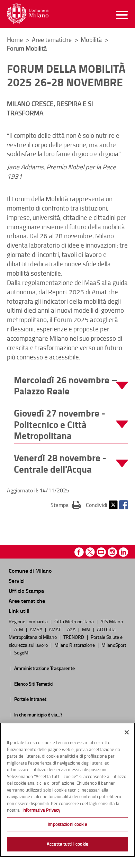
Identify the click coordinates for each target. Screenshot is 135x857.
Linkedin (123, 552)
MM (86, 629)
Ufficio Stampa (26, 591)
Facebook (123, 504)
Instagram (112, 552)
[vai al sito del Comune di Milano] (27, 13)
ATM (19, 629)
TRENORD (74, 636)
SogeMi (21, 652)
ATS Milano (111, 621)
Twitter (113, 504)
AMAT (55, 629)
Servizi (17, 580)
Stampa (66, 505)
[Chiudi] (126, 732)
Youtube (101, 552)
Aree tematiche (52, 39)
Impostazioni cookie (67, 824)
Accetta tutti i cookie (67, 844)
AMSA (36, 629)
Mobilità (92, 39)
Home (15, 39)
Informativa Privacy (41, 810)
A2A (71, 629)
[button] (71, 385)
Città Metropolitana (74, 621)
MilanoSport (113, 644)
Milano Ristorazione (75, 644)
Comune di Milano (30, 570)
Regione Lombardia (29, 621)
